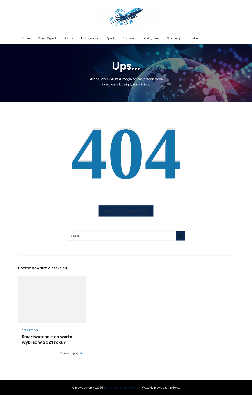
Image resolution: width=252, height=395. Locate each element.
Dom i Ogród (47, 38)
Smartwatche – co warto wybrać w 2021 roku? (47, 339)
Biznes (26, 38)
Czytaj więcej (69, 353)
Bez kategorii (31, 330)
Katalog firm (150, 38)
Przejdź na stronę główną (126, 210)
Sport (110, 38)
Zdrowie (128, 38)
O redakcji (174, 38)
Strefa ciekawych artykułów (122, 387)
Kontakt (194, 38)
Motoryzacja (89, 38)
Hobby (68, 38)
